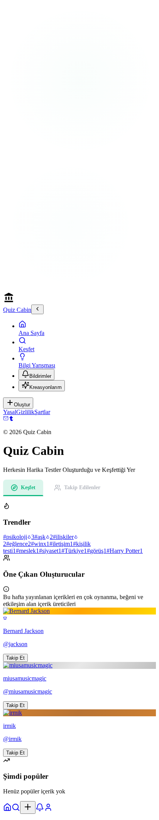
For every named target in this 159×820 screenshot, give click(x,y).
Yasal (9, 412)
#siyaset (50, 550)
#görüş (97, 550)
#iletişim (61, 543)
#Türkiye (74, 550)
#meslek (27, 550)
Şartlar (42, 412)
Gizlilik (25, 412)
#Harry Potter (125, 550)
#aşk (43, 537)
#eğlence (18, 543)
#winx (40, 543)
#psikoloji (18, 537)
